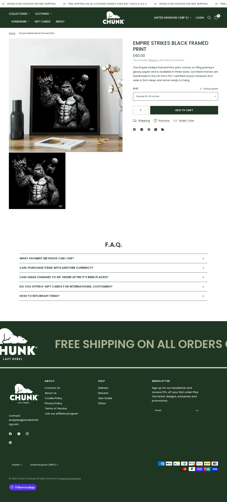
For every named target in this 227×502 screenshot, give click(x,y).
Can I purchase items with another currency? (56, 268)
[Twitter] (21, 434)
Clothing (42, 14)
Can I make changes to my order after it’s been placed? (64, 277)
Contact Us (52, 388)
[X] (142, 129)
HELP (101, 381)
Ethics (102, 403)
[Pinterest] (150, 129)
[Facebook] (135, 129)
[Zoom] (115, 46)
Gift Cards (42, 21)
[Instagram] (30, 434)
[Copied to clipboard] (163, 129)
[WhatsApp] (156, 129)
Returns (103, 393)
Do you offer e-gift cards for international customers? (66, 286)
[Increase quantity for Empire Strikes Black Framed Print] (145, 110)
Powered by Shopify (69, 478)
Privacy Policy (53, 403)
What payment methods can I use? (47, 258)
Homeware (19, 21)
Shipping (153, 60)
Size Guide (105, 398)
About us (51, 393)
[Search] (209, 17)
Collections (18, 14)
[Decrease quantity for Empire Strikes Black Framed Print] (136, 110)
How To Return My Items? (39, 296)
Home (12, 33)
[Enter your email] (196, 410)
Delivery (103, 388)
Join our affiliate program (61, 413)
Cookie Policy (53, 398)
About (60, 21)
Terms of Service (56, 408)
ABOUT (50, 381)
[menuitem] (20, 14)
